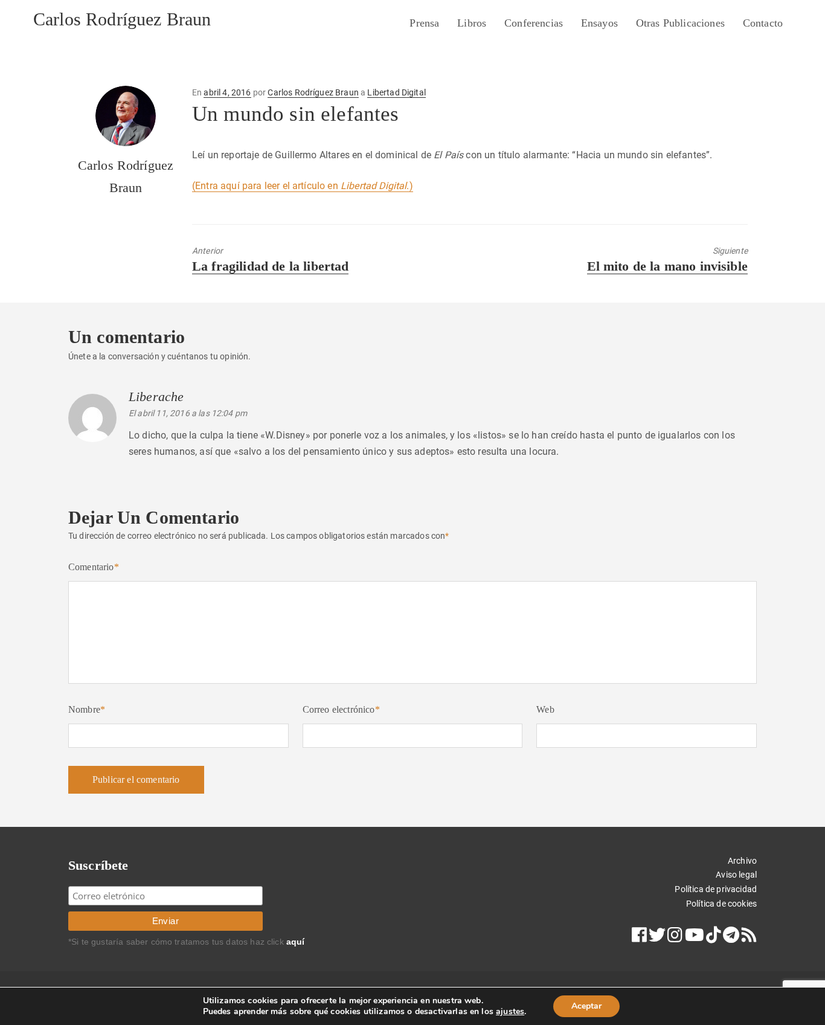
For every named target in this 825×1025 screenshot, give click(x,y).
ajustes (510, 1011)
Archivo (742, 861)
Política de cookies (721, 903)
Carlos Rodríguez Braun (122, 19)
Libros (471, 23)
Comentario (93, 567)
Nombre (86, 709)
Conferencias (533, 23)
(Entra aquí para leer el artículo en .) (302, 185)
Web (545, 709)
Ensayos (599, 23)
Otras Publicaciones (680, 23)
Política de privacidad (716, 889)
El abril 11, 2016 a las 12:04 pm (188, 413)
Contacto (763, 23)
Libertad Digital (396, 92)
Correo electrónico (341, 709)
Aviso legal (736, 874)
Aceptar (586, 1006)
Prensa (424, 23)
